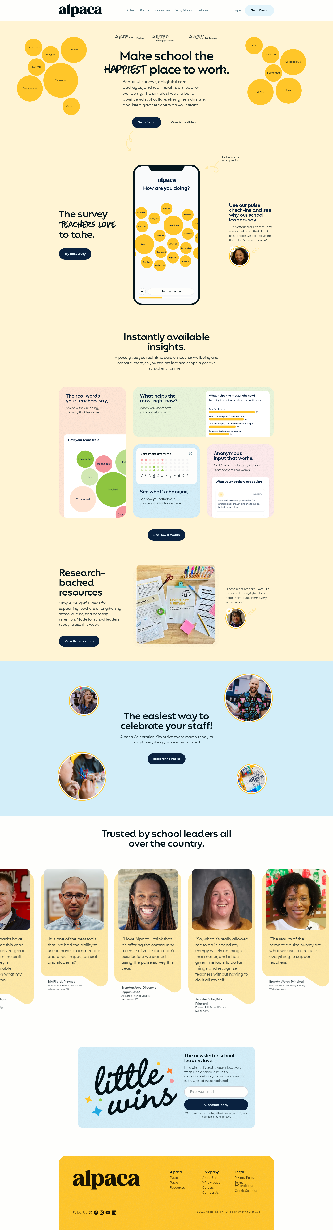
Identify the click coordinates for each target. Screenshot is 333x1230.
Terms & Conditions (244, 1184)
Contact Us (210, 1193)
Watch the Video (183, 122)
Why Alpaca (184, 10)
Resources (162, 10)
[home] (80, 10)
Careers (208, 1188)
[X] (90, 1213)
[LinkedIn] (114, 1213)
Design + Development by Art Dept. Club (237, 1212)
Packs (144, 10)
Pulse (130, 10)
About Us (209, 1178)
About (203, 10)
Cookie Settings (246, 1191)
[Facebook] (96, 1213)
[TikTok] (108, 1213)
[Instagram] (102, 1213)
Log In (237, 11)
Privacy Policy (245, 1178)
